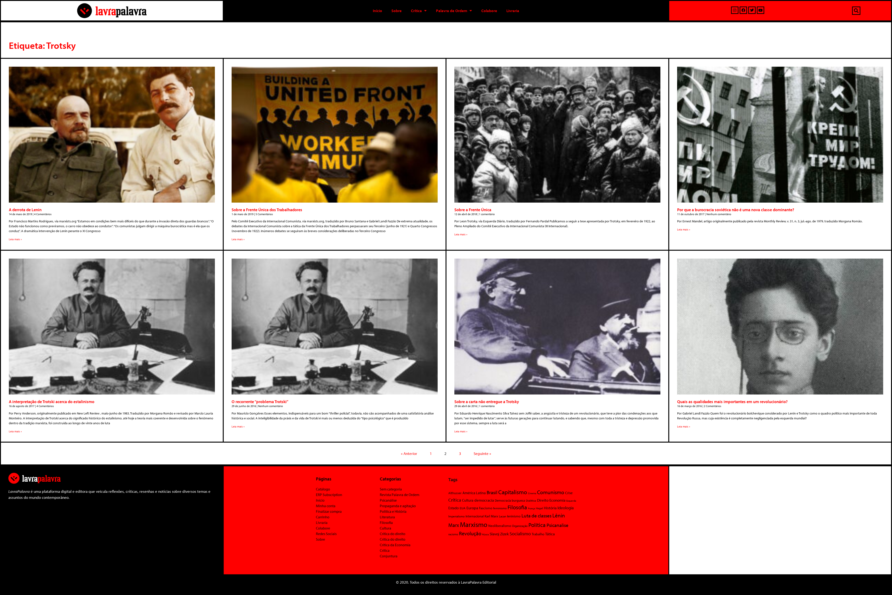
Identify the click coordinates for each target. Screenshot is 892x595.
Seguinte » (482, 453)
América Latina (474, 492)
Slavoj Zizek (499, 533)
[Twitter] (752, 10)
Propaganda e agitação (398, 505)
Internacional (475, 516)
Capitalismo (512, 492)
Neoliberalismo (499, 525)
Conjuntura (388, 556)
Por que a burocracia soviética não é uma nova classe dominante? (735, 209)
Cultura (385, 528)
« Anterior (409, 453)
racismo (453, 534)
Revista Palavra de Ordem (399, 494)
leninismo (514, 516)
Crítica (416, 10)
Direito (542, 500)
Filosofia (386, 522)
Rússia (485, 534)
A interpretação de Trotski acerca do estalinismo (51, 401)
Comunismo (550, 492)
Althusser (455, 493)
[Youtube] (760, 10)
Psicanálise (388, 500)
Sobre (396, 10)
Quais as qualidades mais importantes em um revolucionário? (732, 401)
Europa (472, 507)
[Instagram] (734, 10)
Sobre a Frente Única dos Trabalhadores (267, 209)
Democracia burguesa (510, 500)
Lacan (502, 516)
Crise (569, 492)
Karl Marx (491, 516)
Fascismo (485, 508)
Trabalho (538, 534)
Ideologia (566, 507)
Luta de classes (536, 516)
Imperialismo (456, 516)
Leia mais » (15, 239)
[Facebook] (743, 10)
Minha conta (325, 505)
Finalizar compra (329, 511)
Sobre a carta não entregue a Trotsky (486, 401)
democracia (484, 500)
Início (377, 10)
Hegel (539, 508)
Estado (453, 508)
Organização (520, 526)
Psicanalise (557, 525)
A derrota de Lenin (25, 209)
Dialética (531, 500)
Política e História (393, 511)
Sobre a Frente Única (472, 209)
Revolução (470, 533)
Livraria (512, 10)
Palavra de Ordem (451, 10)
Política (537, 524)
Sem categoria (391, 489)
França (531, 508)
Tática (550, 533)
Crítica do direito (392, 533)
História (550, 507)
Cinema (532, 493)
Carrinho (322, 517)
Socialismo (520, 533)
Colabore (489, 10)
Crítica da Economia (395, 544)
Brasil (492, 492)
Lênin (558, 515)
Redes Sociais (326, 533)
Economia (557, 500)
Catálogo (323, 489)
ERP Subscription (329, 494)
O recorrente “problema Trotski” (260, 401)
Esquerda (571, 500)
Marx (453, 525)
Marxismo (473, 524)
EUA (463, 508)
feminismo (500, 508)
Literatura (387, 517)
